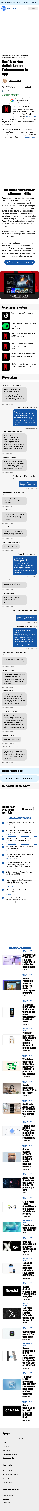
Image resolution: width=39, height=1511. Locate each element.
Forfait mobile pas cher (10, 1474)
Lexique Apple (7, 1482)
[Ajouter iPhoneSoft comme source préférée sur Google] (19, 100)
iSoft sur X (6, 1502)
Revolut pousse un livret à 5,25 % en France (29, 1089)
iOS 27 (28, 2)
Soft (12, 9)
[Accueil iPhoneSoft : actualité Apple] (3, 55)
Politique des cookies (10, 1454)
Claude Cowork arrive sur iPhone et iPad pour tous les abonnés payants (27, 1157)
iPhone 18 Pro (20, 2)
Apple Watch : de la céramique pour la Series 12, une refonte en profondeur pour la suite (19, 882)
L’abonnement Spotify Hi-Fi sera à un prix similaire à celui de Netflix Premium (23, 325)
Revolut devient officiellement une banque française (29, 1292)
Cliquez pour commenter (19, 778)
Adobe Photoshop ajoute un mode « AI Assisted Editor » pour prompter (28, 985)
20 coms (28, 87)
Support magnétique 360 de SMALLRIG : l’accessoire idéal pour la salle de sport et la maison (29, 1356)
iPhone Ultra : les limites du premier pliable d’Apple (19, 891)
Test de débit (7, 1478)
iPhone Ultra (11, 2)
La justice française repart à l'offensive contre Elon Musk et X (28, 1314)
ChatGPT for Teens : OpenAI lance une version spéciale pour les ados (29, 1207)
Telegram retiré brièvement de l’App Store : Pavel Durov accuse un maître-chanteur (29, 1385)
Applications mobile (11, 55)
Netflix (6, 95)
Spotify (15, 95)
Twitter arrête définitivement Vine (24, 313)
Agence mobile (8, 1495)
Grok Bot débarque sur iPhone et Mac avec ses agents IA (29, 1247)
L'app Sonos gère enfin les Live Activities (29, 1227)
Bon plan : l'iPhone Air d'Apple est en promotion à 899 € (19, 847)
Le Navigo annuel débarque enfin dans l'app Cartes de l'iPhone (28, 1269)
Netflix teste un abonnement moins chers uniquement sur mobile (22, 346)
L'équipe (6, 1446)
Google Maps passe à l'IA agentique (28, 1334)
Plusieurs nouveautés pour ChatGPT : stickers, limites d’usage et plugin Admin (29, 1040)
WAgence (6, 1499)
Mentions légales (8, 1458)
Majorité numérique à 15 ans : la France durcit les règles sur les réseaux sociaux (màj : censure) (18, 864)
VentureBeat (30, 137)
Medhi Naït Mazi (15, 81)
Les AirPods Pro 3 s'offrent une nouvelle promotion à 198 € (17, 899)
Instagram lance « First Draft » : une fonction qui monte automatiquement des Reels (29, 1013)
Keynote (3, 2)
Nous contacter (8, 1470)
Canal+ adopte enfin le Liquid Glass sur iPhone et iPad (28, 1411)
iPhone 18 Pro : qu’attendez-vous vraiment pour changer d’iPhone (18, 839)
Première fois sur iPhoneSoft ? (13, 1439)
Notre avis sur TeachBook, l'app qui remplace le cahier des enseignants (29, 961)
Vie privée (6, 1450)
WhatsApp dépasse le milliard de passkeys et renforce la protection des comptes (28, 1066)
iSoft (4, 1442)
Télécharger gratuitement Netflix (19, 262)
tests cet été (31, 117)
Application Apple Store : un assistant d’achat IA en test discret (28, 1109)
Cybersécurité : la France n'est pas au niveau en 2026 (19, 873)
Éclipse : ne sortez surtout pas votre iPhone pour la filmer (19, 855)
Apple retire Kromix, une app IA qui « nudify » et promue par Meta (28, 1184)
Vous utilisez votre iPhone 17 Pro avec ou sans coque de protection (18, 832)
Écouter (7, 91)
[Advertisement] (19, 31)
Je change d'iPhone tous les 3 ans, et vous (20, 824)
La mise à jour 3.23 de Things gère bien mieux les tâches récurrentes (29, 1131)
